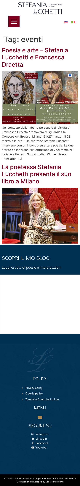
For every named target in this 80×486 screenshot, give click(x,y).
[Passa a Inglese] (66, 22)
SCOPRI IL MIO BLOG (25, 258)
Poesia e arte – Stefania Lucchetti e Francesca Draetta (35, 57)
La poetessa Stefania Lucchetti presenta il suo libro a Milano (36, 174)
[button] (40, 417)
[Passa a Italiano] (73, 22)
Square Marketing (54, 481)
